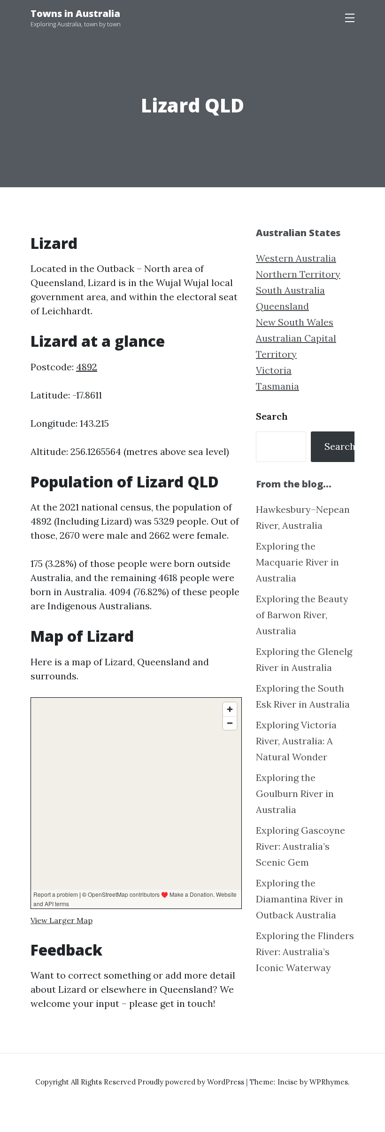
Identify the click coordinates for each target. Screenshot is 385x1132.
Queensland (282, 306)
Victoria (274, 370)
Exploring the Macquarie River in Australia (297, 562)
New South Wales (294, 322)
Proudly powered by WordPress (192, 1081)
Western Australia (296, 258)
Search (272, 416)
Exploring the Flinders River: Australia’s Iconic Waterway (305, 951)
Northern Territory (298, 274)
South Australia (290, 290)
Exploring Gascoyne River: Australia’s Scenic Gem (300, 846)
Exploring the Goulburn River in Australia (295, 793)
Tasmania (277, 386)
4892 (86, 367)
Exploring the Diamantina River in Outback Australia (299, 899)
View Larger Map (61, 920)
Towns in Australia (75, 13)
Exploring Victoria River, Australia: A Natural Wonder (296, 741)
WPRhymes (328, 1081)
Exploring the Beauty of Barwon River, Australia (302, 615)
